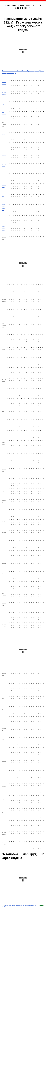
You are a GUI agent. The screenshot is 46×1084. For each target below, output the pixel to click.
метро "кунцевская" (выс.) (4, 114)
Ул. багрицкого (4, 155)
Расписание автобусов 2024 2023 (24, 6)
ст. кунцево (3, 134)
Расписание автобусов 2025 (12, 905)
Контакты (4, 906)
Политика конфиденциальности (27, 905)
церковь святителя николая (3, 228)
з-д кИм (3, 196)
